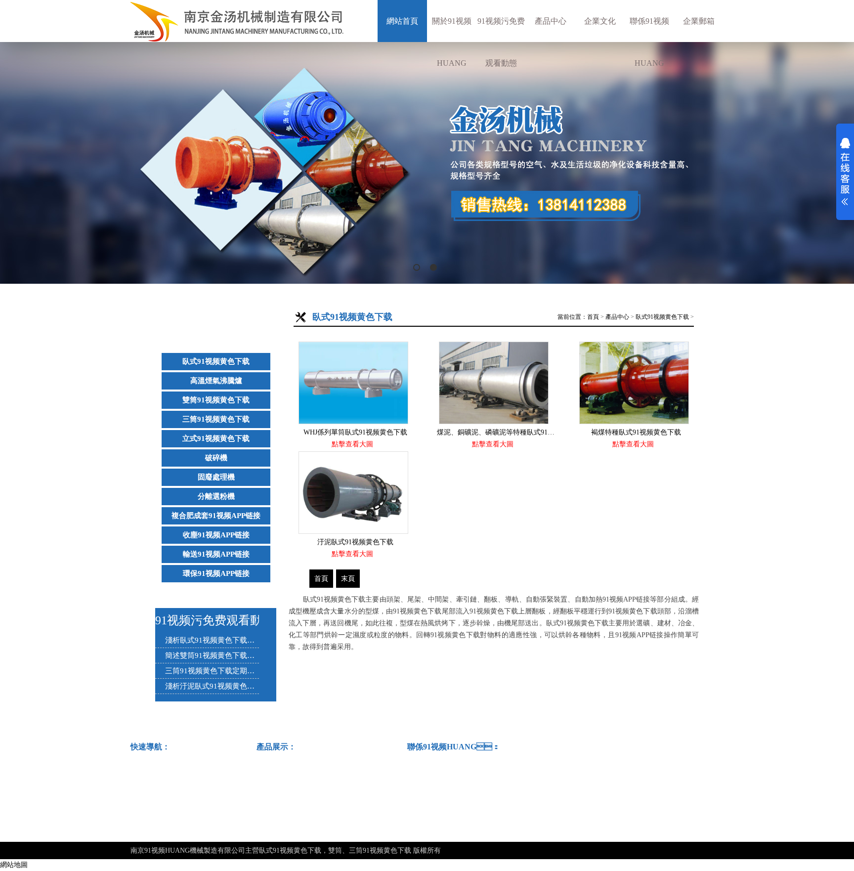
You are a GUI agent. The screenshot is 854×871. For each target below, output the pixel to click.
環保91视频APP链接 (216, 573)
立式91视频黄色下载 (216, 438)
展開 (845, 171)
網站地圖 (14, 865)
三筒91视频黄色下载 (216, 419)
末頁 (348, 578)
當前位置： (572, 316)
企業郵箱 (699, 21)
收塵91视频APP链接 (216, 535)
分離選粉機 (216, 496)
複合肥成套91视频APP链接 (215, 516)
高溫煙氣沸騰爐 (216, 381)
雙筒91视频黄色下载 (216, 400)
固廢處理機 (216, 477)
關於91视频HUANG (451, 42)
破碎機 (216, 458)
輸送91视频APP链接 (216, 554)
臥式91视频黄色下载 (216, 361)
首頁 (593, 316)
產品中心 (550, 21)
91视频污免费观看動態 (501, 42)
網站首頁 (402, 21)
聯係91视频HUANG (649, 42)
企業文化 (600, 21)
